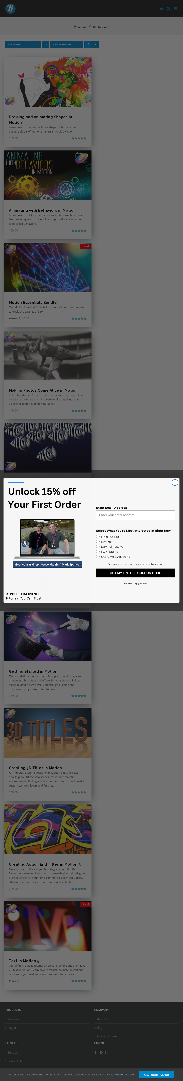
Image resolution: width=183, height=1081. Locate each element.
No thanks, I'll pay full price (135, 583)
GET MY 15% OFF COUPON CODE (135, 573)
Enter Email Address (111, 507)
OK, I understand (156, 1074)
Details (128, 1074)
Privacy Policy (116, 1074)
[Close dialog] (175, 483)
